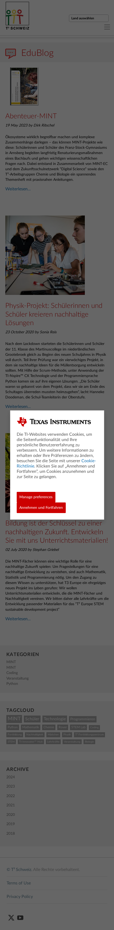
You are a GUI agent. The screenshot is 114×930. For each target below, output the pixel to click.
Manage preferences (35, 497)
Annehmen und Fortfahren (41, 508)
